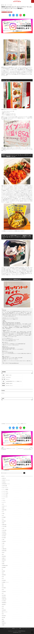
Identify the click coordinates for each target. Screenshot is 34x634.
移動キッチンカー (23, 423)
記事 (3, 606)
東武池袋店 (3, 567)
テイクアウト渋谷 (4, 496)
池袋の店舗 (3, 574)
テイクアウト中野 (4, 491)
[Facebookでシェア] (13, 15)
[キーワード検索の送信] (24, 473)
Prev (31, 447)
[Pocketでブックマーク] (20, 15)
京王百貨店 (3, 517)
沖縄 (3, 576)
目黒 (3, 589)
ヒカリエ (3, 498)
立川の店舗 (3, 600)
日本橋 (3, 561)
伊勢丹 (3, 522)
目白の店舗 (3, 587)
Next (2, 447)
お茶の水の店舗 (4, 485)
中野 (3, 515)
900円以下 (4, 423)
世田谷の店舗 (4, 509)
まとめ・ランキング (5, 487)
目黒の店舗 (3, 591)
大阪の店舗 (3, 541)
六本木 (3, 528)
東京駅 (3, 563)
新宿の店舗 (3, 556)
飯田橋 (3, 621)
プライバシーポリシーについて (26, 628)
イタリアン (8, 423)
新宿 (3, 554)
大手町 (3, 539)
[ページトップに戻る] (32, 632)
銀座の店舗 (3, 615)
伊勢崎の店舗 (4, 524)
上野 (3, 504)
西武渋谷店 (3, 604)
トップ (4, 628)
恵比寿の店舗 (4, 550)
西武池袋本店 (4, 602)
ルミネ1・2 (4, 502)
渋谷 (3, 578)
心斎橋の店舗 (4, 548)
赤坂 (3, 608)
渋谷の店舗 (3, 580)
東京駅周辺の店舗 (4, 565)
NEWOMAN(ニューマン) (6, 483)
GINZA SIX (4, 478)
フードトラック (8, 377)
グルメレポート (14, 423)
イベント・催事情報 (5, 489)
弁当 (18, 423)
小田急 (3, 543)
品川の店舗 (3, 535)
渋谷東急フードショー (5, 582)
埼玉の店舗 (3, 537)
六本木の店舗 (4, 530)
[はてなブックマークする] (17, 15)
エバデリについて (8, 628)
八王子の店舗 (4, 526)
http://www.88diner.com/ (14, 363)
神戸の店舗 (3, 595)
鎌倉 (3, 619)
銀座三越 (3, 617)
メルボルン (3, 500)
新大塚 (3, 552)
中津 (3, 511)
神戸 (3, 593)
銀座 (3, 613)
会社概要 (20, 628)
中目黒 (3, 513)
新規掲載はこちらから (15, 628)
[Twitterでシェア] (10, 15)
